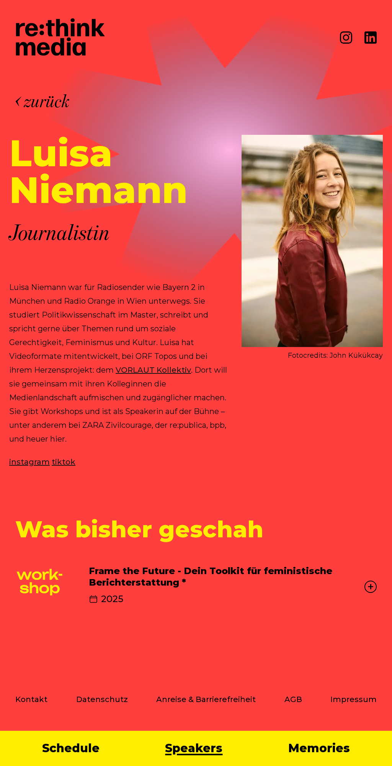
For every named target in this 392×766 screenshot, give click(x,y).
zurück (47, 101)
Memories (319, 748)
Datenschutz (102, 699)
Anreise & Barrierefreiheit (206, 699)
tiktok (63, 461)
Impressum (353, 699)
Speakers (193, 748)
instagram (29, 461)
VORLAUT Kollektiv (153, 370)
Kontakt (31, 699)
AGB (293, 699)
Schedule (71, 748)
